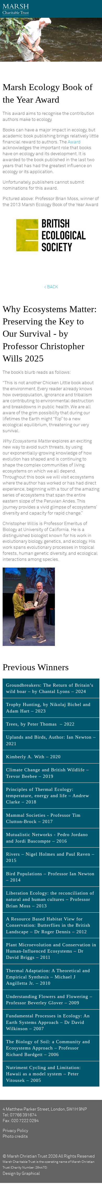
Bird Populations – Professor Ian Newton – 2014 (50, 877)
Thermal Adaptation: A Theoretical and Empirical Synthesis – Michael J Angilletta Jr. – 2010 (48, 977)
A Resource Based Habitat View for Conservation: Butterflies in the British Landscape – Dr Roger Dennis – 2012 (48, 925)
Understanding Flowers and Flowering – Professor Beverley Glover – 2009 (49, 999)
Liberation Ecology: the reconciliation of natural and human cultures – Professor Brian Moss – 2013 (50, 899)
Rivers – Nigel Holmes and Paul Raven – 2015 (50, 857)
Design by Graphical (21, 1173)
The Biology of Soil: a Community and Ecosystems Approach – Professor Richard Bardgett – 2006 (48, 1048)
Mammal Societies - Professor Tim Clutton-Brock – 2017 (43, 818)
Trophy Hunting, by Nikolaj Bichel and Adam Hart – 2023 (48, 707)
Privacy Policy (15, 1131)
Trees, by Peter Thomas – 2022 (40, 724)
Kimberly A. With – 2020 (33, 756)
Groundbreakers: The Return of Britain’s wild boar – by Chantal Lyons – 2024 (49, 688)
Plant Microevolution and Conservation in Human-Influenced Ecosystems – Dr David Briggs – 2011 (51, 951)
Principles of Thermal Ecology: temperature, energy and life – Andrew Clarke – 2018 (47, 796)
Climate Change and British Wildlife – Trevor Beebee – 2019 (47, 773)
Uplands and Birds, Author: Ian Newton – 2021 (51, 740)
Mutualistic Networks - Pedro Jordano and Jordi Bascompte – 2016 (47, 837)
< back (51, 287)
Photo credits (15, 1136)
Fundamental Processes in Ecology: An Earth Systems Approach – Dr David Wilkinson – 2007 (48, 1022)
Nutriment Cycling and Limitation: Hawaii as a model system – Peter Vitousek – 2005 (43, 1074)
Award (74, 142)
